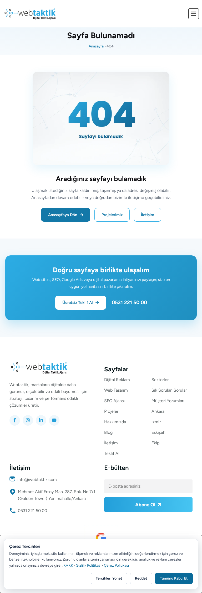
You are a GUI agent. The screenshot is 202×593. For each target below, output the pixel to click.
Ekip (155, 443)
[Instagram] (28, 420)
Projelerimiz (112, 214)
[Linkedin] (41, 420)
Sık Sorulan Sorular (169, 390)
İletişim (147, 214)
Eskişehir (160, 432)
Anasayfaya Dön (62, 214)
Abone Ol (145, 505)
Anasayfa (96, 46)
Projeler (111, 411)
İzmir (156, 422)
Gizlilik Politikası (88, 565)
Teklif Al (111, 453)
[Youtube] (54, 420)
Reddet (141, 578)
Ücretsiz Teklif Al (77, 302)
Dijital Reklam (117, 380)
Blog (108, 432)
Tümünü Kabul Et (174, 578)
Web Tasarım (116, 390)
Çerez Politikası (116, 565)
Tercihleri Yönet (109, 578)
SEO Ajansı (114, 401)
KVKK (68, 565)
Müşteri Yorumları (168, 401)
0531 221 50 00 (129, 302)
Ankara (158, 411)
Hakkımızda (115, 422)
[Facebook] (14, 420)
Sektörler (160, 380)
